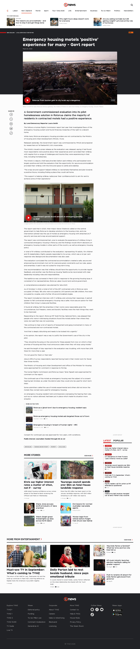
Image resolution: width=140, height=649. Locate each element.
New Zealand (26, 11)
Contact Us (74, 609)
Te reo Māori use (34, 618)
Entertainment (81, 11)
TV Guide (10, 626)
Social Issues (62, 446)
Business (93, 11)
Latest (15, 11)
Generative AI (33, 626)
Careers (52, 614)
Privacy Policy (75, 622)
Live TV (10, 630)
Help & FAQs (75, 614)
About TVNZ (54, 609)
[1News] (70, 5)
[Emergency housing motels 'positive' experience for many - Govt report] (11, 115)
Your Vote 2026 (58, 11)
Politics (117, 11)
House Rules (75, 618)
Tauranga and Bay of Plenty (41, 446)
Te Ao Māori (106, 11)
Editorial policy (34, 609)
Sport (46, 11)
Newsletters (128, 11)
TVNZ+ (9, 609)
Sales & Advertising (56, 618)
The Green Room (77, 626)
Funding (31, 614)
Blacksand (53, 622)
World (38, 11)
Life (69, 11)
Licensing (52, 626)
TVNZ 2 (10, 618)
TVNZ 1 (9, 614)
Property (53, 446)
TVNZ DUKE (11, 622)
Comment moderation (36, 622)
